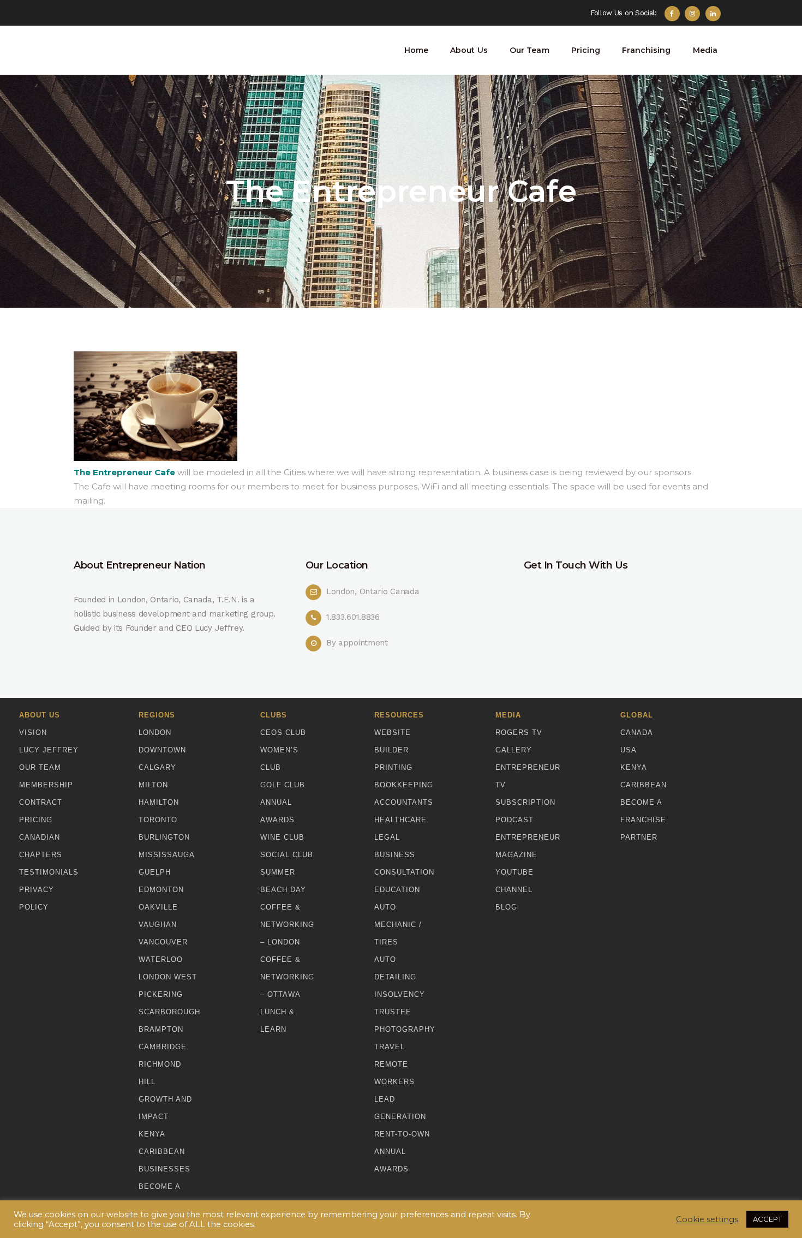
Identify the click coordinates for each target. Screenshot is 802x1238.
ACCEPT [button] (767, 1219)
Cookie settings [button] (707, 1219)
